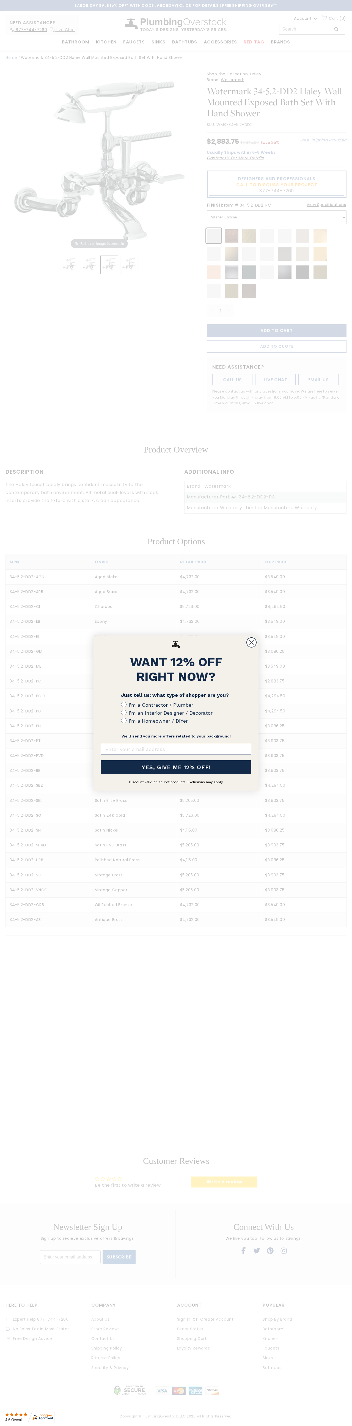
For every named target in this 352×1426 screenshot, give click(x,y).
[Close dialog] (251, 642)
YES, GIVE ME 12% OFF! (176, 767)
